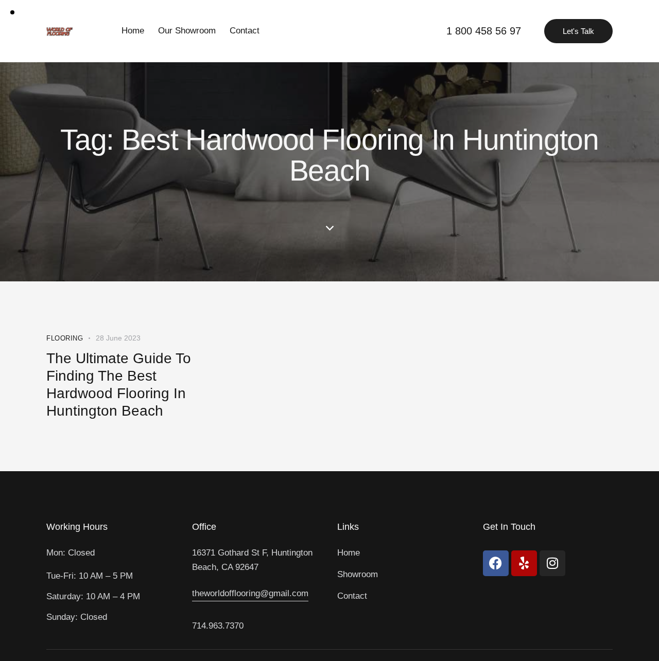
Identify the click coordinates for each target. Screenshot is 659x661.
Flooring (64, 338)
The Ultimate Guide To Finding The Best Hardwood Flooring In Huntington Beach (118, 384)
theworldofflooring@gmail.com (250, 593)
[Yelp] (524, 563)
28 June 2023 (118, 338)
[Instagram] (552, 563)
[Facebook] (496, 563)
